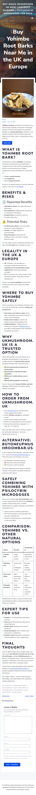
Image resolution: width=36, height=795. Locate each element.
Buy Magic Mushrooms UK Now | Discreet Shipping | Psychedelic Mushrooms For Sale (18, 9)
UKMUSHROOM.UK (6, 692)
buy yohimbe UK (7, 685)
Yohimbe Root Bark (17, 692)
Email (6, 743)
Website (6, 750)
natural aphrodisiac (7, 690)
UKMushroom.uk (24, 326)
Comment (7, 715)
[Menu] (32, 18)
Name (6, 737)
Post (4, 120)
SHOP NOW (7, 143)
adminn (4, 122)
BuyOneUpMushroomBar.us (21, 455)
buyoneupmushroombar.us (20, 685)
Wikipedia (20, 187)
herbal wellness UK (23, 688)
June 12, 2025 (11, 122)
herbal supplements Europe (9, 688)
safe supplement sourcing (20, 690)
